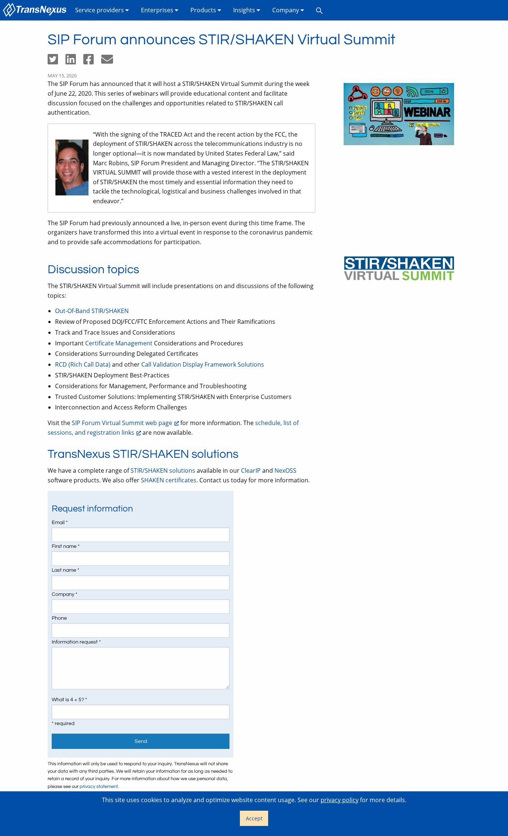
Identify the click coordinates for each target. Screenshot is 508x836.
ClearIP (251, 470)
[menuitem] (36, 10)
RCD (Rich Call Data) (82, 364)
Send (141, 741)
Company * (64, 594)
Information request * (76, 642)
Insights (245, 10)
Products (204, 10)
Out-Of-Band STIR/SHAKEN (92, 311)
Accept (254, 818)
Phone (59, 618)
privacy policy (340, 800)
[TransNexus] (36, 10)
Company (286, 10)
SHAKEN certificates (168, 480)
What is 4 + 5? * (69, 699)
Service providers (100, 10)
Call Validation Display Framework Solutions (202, 364)
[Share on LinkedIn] (74, 61)
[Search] (319, 10)
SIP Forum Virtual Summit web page (122, 423)
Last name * (65, 570)
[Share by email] (110, 61)
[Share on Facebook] (92, 61)
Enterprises (158, 10)
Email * (60, 522)
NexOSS (285, 470)
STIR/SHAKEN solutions (163, 470)
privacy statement (99, 786)
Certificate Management (118, 343)
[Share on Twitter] (56, 61)
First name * (66, 546)
